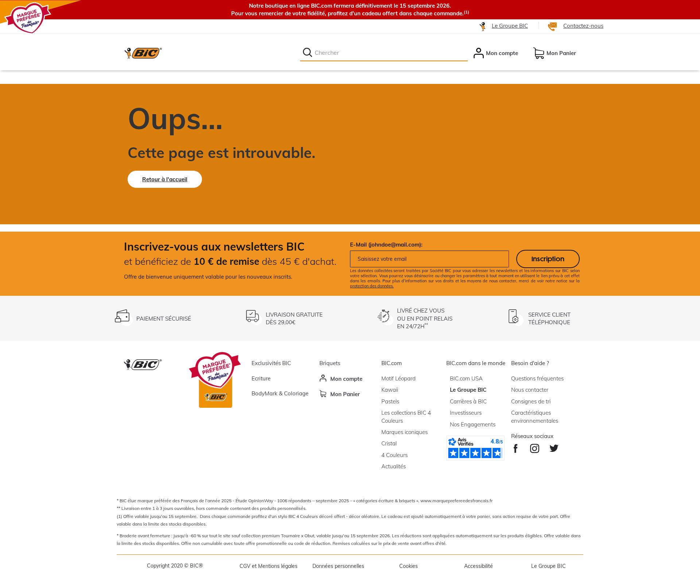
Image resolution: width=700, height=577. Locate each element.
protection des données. (372, 285)
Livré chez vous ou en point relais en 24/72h (424, 318)
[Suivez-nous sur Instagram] (534, 446)
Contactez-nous (583, 25)
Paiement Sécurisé (163, 318)
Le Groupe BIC (510, 25)
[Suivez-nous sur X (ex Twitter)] (554, 446)
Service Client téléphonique (549, 318)
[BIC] (143, 53)
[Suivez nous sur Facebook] (515, 446)
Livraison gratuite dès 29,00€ (294, 318)
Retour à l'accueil (164, 179)
